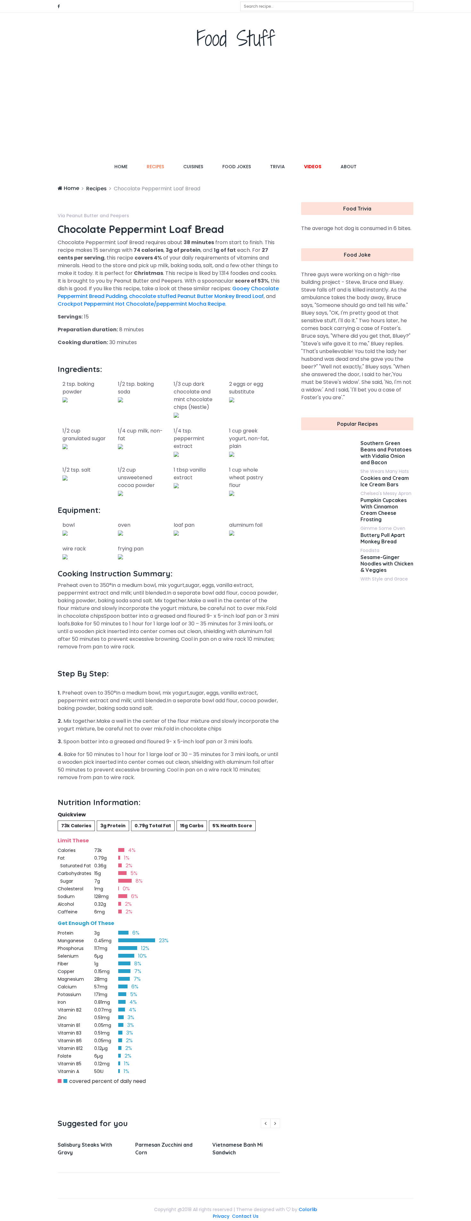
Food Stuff (235, 38)
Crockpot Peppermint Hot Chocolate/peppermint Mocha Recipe (141, 304)
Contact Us (245, 1216)
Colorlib (308, 1209)
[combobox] (326, 6)
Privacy (221, 1216)
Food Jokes (236, 166)
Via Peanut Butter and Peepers (93, 215)
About (349, 166)
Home (125, 166)
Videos (312, 166)
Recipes (155, 166)
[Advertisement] (235, 107)
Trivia (277, 166)
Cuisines (193, 166)
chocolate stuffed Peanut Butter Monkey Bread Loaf (196, 296)
